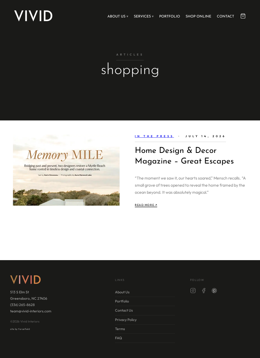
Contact (225, 17)
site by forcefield (20, 329)
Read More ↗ (146, 205)
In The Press (154, 136)
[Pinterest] (214, 291)
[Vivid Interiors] (33, 15)
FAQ (118, 338)
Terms (120, 329)
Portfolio (169, 17)
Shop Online (198, 17)
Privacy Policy (126, 319)
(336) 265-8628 (22, 304)
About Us (116, 17)
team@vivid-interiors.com (30, 311)
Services (142, 17)
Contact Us (124, 310)
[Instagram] (193, 291)
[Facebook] (203, 291)
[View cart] (243, 16)
